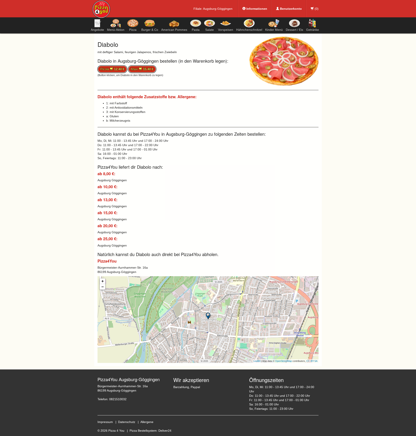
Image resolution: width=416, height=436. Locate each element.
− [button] (102, 286)
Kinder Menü (274, 29)
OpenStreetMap (283, 361)
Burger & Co (149, 29)
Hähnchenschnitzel (249, 29)
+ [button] (102, 281)
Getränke (312, 29)
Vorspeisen (225, 29)
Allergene (146, 422)
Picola (112, 69)
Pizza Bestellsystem (143, 430)
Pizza (132, 29)
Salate (209, 29)
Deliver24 (164, 430)
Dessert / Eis (294, 29)
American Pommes (174, 29)
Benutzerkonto (290, 8)
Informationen (256, 8)
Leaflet (257, 361)
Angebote (97, 29)
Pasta (196, 29)
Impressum (105, 422)
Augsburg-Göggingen (217, 8)
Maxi (142, 69)
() (316, 8)
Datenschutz (126, 422)
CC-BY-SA (311, 361)
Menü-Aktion (115, 29)
